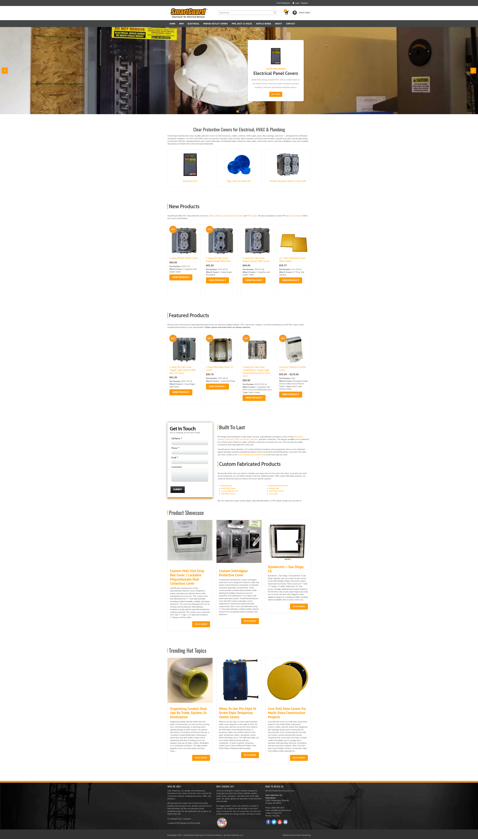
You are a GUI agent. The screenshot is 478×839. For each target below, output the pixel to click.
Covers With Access (229, 491)
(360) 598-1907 (277, 808)
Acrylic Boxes (263, 23)
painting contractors (226, 439)
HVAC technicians (242, 439)
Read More (201, 624)
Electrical (193, 23)
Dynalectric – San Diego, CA (286, 568)
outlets (211, 216)
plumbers (254, 439)
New (181, 23)
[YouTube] (279, 821)
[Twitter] (273, 821)
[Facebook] (268, 821)
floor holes (238, 216)
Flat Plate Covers (228, 494)
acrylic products (295, 216)
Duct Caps (273, 494)
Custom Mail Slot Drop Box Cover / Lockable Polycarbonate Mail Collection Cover (187, 577)
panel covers (228, 216)
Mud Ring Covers (228, 488)
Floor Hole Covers (276, 491)
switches (218, 216)
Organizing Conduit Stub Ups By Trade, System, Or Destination (188, 712)
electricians (298, 437)
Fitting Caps (274, 488)
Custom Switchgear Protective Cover (233, 572)
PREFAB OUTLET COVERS (215, 23)
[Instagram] (285, 821)
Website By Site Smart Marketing (297, 835)
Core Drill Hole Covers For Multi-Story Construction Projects (287, 712)
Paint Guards (226, 486)
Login (297, 3)
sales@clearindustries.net (281, 810)
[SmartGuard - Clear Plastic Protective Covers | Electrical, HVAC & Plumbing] (189, 12)
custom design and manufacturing (251, 455)
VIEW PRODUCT (181, 277)
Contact (290, 23)
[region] (239, 70)
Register (304, 3)
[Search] (274, 12)
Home (172, 23)
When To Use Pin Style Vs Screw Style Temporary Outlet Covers (237, 712)
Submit (177, 489)
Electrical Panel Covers (275, 73)
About (278, 23)
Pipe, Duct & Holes (242, 23)
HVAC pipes (252, 216)
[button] (5, 70)
